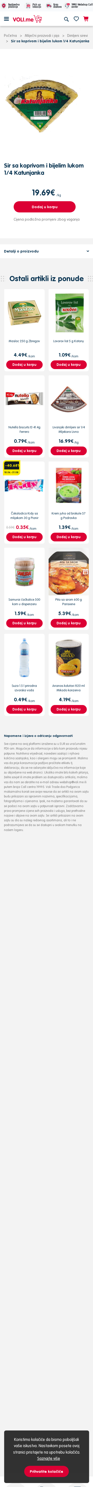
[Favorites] (76, 18)
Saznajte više (48, 1458)
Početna (10, 36)
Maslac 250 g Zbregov (24, 341)
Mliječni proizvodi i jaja (42, 36)
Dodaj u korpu (45, 207)
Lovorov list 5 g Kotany (68, 341)
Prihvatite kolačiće (46, 1471)
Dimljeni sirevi (77, 36)
